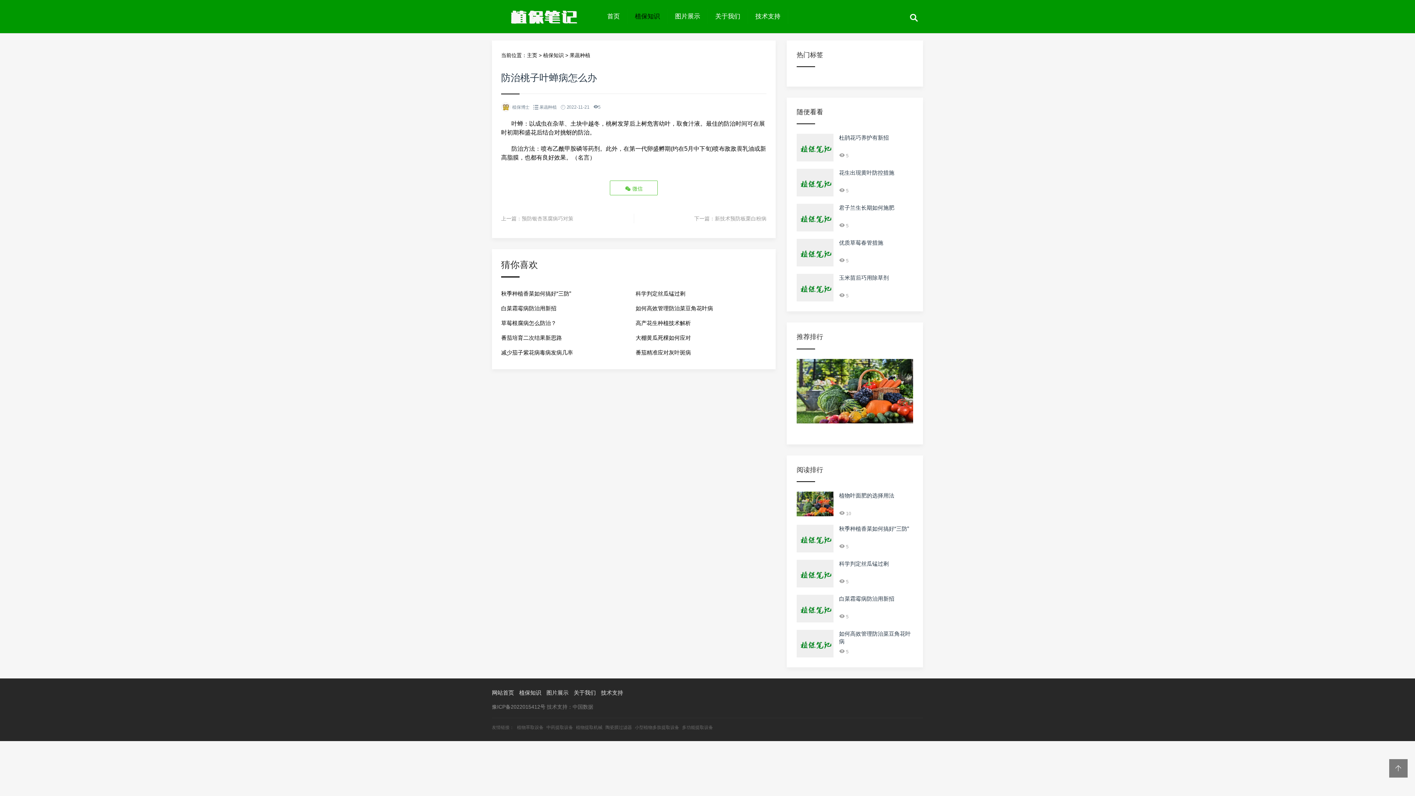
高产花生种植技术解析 (663, 323)
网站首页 (503, 692)
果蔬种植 (580, 55)
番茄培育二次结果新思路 (531, 338)
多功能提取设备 (697, 727)
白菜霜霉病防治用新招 (528, 308)
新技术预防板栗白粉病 (740, 218)
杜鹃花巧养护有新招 (864, 138)
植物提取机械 (589, 727)
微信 (637, 189)
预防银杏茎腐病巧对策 (547, 218)
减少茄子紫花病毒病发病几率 (537, 352)
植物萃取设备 (530, 727)
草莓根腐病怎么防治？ (528, 323)
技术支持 (767, 16)
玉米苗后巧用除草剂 (864, 278)
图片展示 (687, 16)
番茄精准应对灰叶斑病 (663, 352)
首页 (613, 16)
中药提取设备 (559, 727)
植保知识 (647, 16)
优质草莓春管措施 (861, 243)
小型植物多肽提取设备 (657, 727)
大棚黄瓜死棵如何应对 (663, 338)
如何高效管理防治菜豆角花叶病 (674, 308)
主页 (532, 55)
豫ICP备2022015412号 (518, 707)
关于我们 (727, 16)
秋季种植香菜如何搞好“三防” (536, 293)
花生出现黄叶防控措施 (866, 173)
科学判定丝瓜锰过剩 (660, 293)
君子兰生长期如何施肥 (866, 208)
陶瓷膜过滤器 (618, 727)
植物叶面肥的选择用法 (866, 495)
